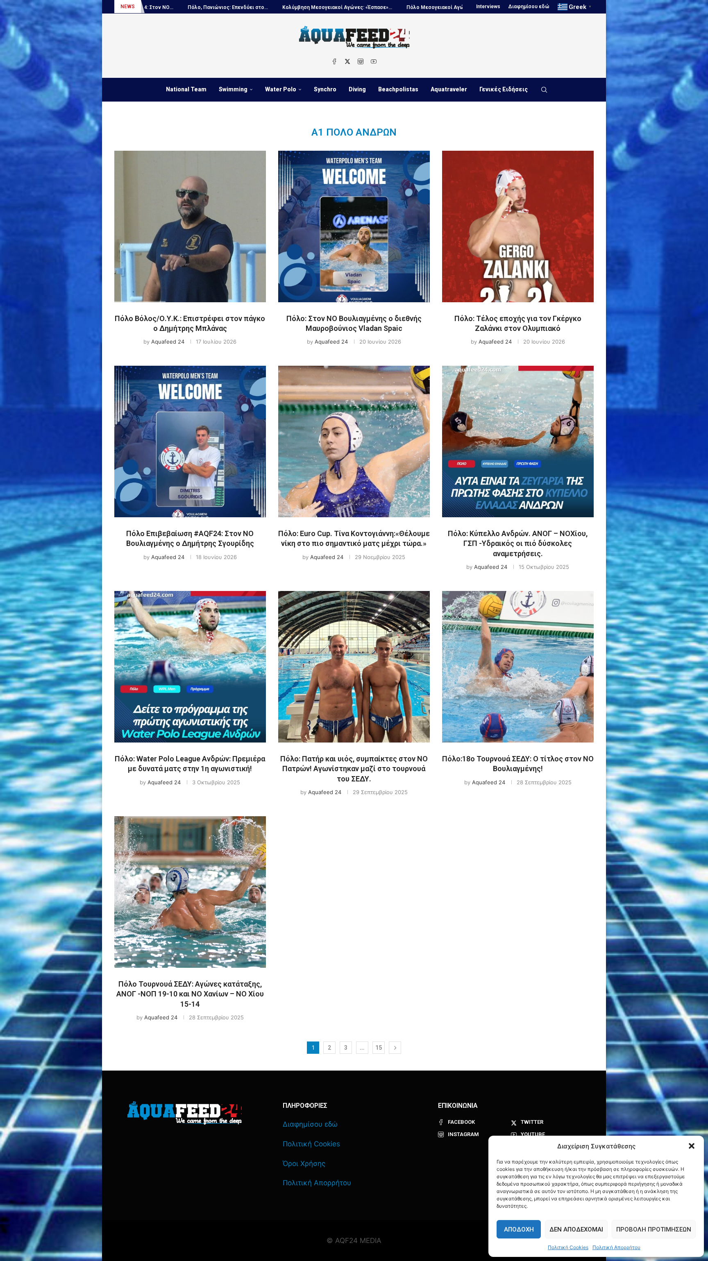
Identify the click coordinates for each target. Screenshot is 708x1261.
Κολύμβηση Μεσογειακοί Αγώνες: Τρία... (458, 7)
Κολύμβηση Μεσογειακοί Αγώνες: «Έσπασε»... (243, 7)
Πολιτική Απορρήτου (616, 1247)
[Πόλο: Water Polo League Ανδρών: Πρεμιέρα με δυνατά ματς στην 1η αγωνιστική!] (190, 667)
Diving (357, 89)
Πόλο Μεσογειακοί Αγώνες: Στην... (354, 7)
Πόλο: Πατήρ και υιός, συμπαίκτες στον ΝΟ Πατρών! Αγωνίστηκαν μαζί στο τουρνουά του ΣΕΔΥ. (354, 768)
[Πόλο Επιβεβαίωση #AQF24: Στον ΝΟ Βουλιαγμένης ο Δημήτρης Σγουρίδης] (190, 441)
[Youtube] (374, 61)
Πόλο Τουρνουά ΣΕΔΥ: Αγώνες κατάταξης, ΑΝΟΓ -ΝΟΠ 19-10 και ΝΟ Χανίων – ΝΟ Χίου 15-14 (190, 994)
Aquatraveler (449, 89)
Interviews (488, 6)
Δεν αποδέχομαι (576, 1229)
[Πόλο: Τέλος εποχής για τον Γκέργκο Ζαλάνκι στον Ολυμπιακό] (518, 226)
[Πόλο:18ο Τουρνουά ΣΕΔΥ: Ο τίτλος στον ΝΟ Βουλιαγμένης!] (518, 667)
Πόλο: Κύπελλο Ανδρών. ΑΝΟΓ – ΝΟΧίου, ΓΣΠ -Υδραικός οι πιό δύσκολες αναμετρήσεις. (518, 543)
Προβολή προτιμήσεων (653, 1229)
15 (378, 1047)
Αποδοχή (519, 1229)
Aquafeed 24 (167, 341)
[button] (692, 1146)
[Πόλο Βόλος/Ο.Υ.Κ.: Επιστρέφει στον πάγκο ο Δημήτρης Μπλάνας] (190, 226)
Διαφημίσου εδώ (528, 6)
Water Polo (280, 89)
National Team (186, 89)
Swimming (233, 89)
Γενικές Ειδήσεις (503, 89)
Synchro (325, 89)
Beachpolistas (398, 89)
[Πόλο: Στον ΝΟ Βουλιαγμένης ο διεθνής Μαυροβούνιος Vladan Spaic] (354, 226)
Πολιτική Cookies (568, 1247)
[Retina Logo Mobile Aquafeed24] (184, 1113)
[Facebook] (334, 61)
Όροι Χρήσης (304, 1163)
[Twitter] (347, 61)
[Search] (544, 90)
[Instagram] (360, 61)
